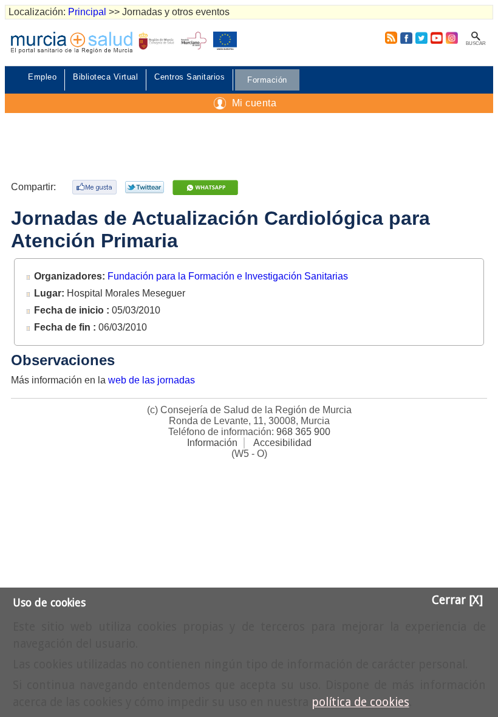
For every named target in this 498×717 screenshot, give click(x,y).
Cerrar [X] (457, 600)
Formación (267, 79)
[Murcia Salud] (206, 187)
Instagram (451, 38)
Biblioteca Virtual (105, 76)
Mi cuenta (254, 103)
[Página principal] (71, 43)
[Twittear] (146, 187)
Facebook (406, 38)
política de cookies (360, 702)
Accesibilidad (282, 442)
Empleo (42, 76)
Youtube (436, 38)
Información (212, 442)
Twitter (421, 38)
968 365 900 (303, 432)
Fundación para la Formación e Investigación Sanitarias (227, 276)
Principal (87, 12)
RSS (388, 38)
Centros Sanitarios (189, 76)
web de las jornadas (151, 380)
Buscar (476, 43)
